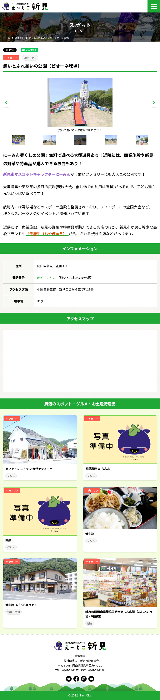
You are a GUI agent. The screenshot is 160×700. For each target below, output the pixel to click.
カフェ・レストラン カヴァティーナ (28, 469)
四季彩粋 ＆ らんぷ (97, 468)
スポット (19, 37)
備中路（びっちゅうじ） (21, 605)
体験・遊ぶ (30, 57)
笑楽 (8, 540)
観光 (89, 623)
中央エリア (11, 57)
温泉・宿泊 (13, 611)
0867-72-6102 (46, 277)
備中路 (89, 534)
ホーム (6, 37)
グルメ (11, 475)
